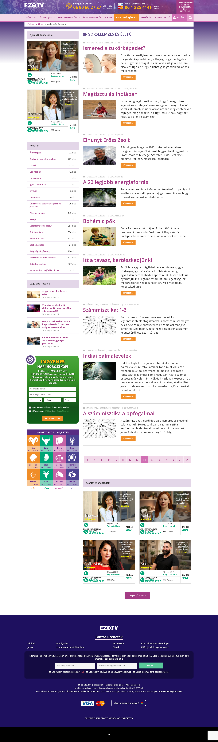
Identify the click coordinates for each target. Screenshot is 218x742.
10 (115, 459)
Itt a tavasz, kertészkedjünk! (117, 260)
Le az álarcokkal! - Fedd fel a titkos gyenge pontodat (55, 340)
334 (185, 578)
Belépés (181, 17)
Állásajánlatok (133, 685)
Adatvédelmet (63, 411)
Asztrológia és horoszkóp (43, 159)
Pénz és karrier (37, 213)
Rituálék (146, 17)
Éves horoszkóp (92, 17)
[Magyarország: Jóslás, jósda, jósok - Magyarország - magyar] (34, 5)
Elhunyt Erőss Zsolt (106, 140)
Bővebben (127, 77)
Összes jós (46, 17)
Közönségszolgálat (114, 685)
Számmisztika (92, 304)
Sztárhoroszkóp (38, 264)
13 (137, 459)
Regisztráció (162, 17)
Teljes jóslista (137, 595)
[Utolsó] (187, 459)
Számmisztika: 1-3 (104, 309)
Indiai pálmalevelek (107, 355)
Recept (33, 219)
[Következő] (180, 459)
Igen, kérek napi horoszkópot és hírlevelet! (50, 407)
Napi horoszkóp (67, 17)
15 (151, 459)
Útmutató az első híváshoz (70, 647)
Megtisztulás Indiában (110, 94)
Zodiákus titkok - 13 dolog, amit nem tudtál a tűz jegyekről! (56, 308)
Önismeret (35, 197)
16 (158, 459)
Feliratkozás (52, 418)
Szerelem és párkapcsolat (43, 257)
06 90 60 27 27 (96, 532)
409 (185, 529)
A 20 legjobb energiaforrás (115, 182)
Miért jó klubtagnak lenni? (155, 647)
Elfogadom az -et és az (50, 411)
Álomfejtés (35, 152)
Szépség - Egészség (40, 251)
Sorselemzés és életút (109, 43)
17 (165, 459)
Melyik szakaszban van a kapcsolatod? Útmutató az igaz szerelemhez (56, 324)
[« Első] (87, 459)
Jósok (30, 647)
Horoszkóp (35, 178)
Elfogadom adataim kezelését (68, 671)
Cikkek (108, 17)
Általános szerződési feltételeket (83, 691)
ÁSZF (47, 411)
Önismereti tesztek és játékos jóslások (45, 205)
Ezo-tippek (35, 171)
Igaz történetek (38, 184)
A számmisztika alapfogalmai (119, 413)
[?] (82, 671)
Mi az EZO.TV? (84, 685)
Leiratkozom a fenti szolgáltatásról (152, 671)
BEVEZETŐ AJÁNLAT (126, 17)
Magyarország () (127, 703)
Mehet (151, 665)
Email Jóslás (62, 643)
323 (129, 578)
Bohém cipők (99, 221)
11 (123, 459)
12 (130, 459)
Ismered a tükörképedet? (114, 48)
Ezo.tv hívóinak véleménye (154, 643)
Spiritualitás (92, 43)
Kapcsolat (98, 685)
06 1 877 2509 (185, 11)
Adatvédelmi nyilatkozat (170, 691)
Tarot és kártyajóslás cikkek (44, 270)
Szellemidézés (37, 244)
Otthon (33, 190)
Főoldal (31, 17)
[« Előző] (94, 459)
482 (129, 529)
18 (172, 459)
